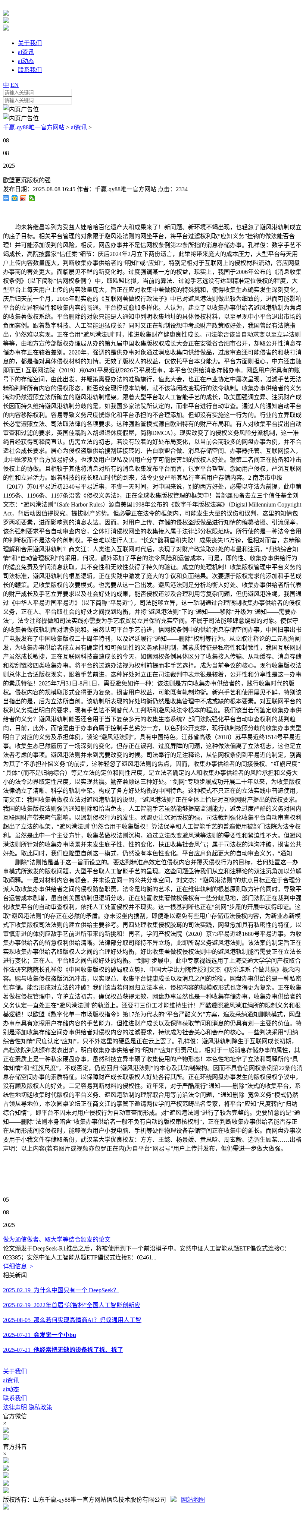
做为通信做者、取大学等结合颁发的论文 (56, 1239)
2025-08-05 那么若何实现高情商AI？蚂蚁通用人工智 (72, 1320)
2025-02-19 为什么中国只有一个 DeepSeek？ (61, 1290)
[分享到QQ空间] (15, 198)
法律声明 (15, 1407)
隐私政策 (40, 1407)
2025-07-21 (39, 1335)
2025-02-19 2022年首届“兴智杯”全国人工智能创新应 (71, 1305)
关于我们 (15, 1371)
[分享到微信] (32, 198)
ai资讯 (79, 127)
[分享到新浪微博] (23, 198)
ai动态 (11, 1389)
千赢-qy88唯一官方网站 (34, 127)
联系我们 (15, 1398)
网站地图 (193, 1499)
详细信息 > (18, 1266)
